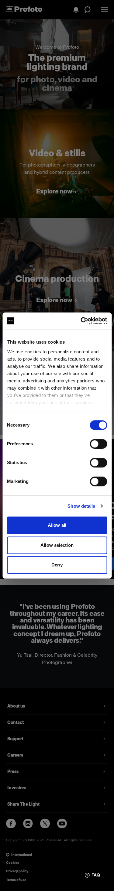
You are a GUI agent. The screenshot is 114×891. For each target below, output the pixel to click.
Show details (81, 506)
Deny (56, 564)
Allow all (57, 525)
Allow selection (57, 545)
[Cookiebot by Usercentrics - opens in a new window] (81, 321)
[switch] (98, 444)
